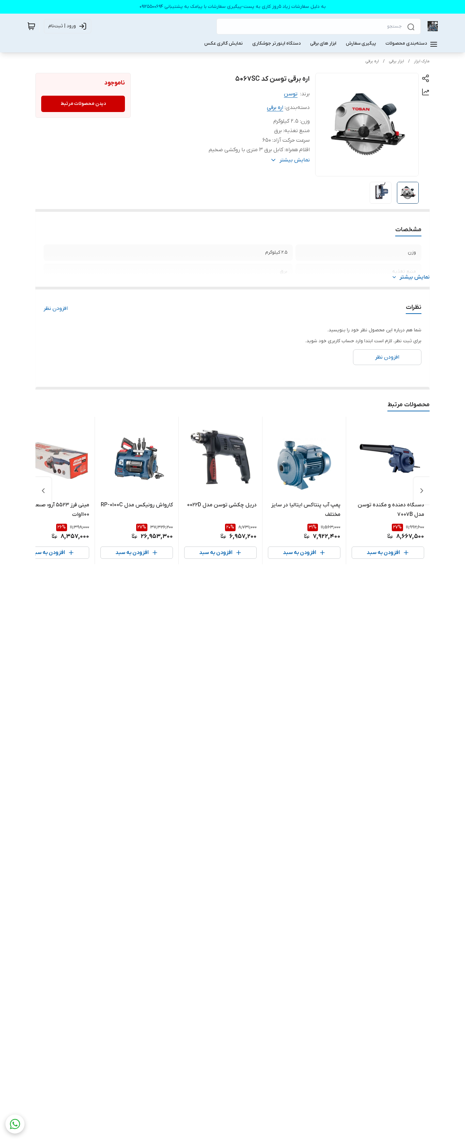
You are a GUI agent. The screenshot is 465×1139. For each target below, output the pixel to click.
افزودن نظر (56, 308)
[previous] (422, 490)
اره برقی (372, 61)
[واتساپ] (15, 1124)
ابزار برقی (396, 61)
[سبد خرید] (31, 26)
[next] (43, 490)
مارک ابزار (422, 61)
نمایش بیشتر (415, 277)
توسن (291, 94)
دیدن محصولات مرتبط (83, 103)
